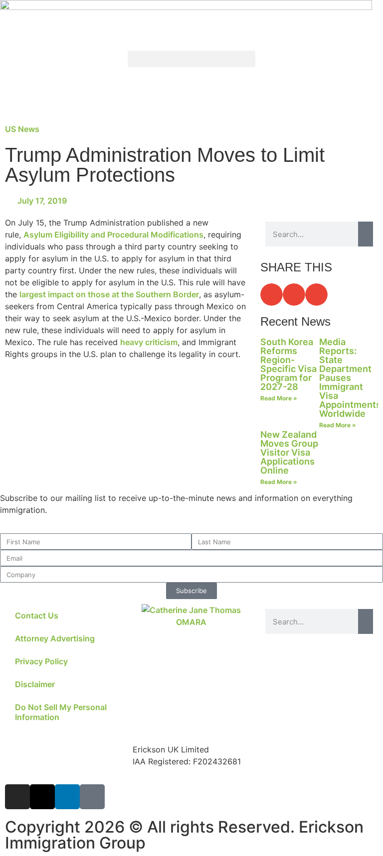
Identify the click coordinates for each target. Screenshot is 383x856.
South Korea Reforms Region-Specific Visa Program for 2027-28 (288, 364)
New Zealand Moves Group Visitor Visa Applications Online (289, 452)
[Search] (365, 234)
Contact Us (36, 615)
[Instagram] (17, 796)
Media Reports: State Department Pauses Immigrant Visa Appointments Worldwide (350, 378)
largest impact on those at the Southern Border (109, 294)
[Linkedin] (67, 796)
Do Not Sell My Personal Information (61, 712)
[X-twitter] (42, 796)
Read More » (278, 398)
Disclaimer (35, 684)
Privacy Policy (41, 661)
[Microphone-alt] (92, 796)
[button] (191, 59)
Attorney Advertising (55, 638)
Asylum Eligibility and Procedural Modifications (113, 235)
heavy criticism (149, 342)
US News (22, 129)
